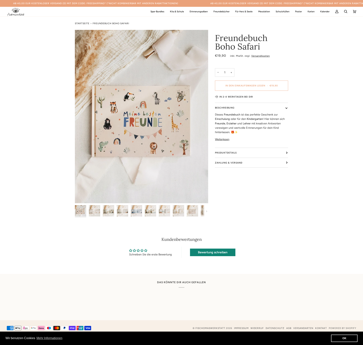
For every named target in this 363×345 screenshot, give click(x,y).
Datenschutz (275, 328)
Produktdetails (226, 152)
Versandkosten (260, 55)
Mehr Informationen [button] (49, 338)
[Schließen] (350, 306)
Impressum (241, 328)
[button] (177, 11)
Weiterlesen (222, 139)
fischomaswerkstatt (210, 328)
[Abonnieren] (345, 329)
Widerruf (257, 328)
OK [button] (344, 338)
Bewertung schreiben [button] (212, 252)
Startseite (82, 23)
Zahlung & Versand (228, 162)
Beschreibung (224, 107)
